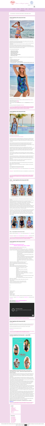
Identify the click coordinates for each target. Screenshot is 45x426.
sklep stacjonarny (22, 10)
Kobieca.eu (29, 99)
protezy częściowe (13, 418)
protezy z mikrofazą (13, 421)
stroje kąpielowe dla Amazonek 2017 (17, 241)
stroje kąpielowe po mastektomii (13, 108)
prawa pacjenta (12, 411)
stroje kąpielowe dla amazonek (18, 176)
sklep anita (32, 175)
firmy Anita (17, 101)
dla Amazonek (15, 317)
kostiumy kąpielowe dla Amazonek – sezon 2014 (20, 335)
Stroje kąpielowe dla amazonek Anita (17, 17)
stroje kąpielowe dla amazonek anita (25, 176)
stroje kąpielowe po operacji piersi (19, 108)
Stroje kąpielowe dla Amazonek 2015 (17, 321)
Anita (12, 106)
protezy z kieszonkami (13, 420)
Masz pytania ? (11, 235)
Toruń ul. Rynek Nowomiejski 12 (21, 300)
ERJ (12, 181)
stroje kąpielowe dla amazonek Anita (17, 111)
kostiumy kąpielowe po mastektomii (23, 175)
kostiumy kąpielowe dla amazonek (17, 106)
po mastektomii (29, 175)
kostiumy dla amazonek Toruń (17, 237)
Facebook (34, 6)
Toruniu (18, 100)
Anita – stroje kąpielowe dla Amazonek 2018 (19, 180)
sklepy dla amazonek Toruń (12, 176)
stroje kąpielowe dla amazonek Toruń (19, 238)
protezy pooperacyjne (13, 417)
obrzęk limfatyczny (13, 408)
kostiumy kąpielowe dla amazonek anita (25, 106)
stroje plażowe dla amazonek (26, 108)
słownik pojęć (12, 412)
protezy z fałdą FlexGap (13, 419)
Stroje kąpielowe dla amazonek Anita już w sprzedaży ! (16, 136)
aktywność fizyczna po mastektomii (14, 410)
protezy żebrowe (13, 422)
